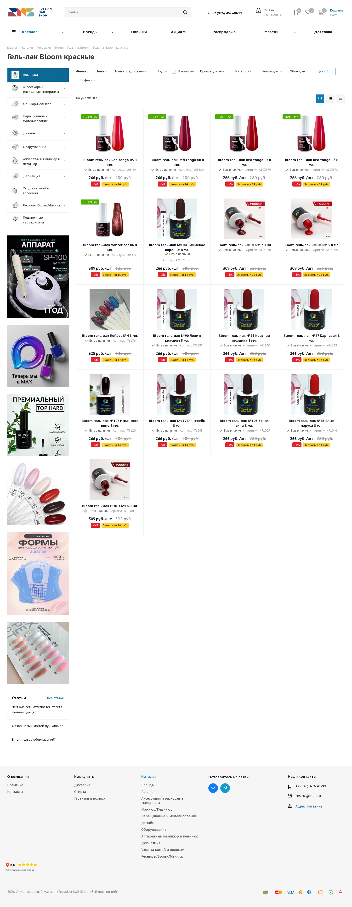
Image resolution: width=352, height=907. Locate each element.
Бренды (147, 785)
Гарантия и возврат (90, 798)
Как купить (84, 776)
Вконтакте (213, 788)
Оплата (80, 792)
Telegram (225, 788)
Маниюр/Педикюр (156, 809)
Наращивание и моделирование (169, 816)
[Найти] (185, 12)
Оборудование (153, 829)
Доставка (82, 785)
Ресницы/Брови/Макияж (162, 856)
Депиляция (150, 843)
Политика (15, 785)
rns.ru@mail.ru (308, 796)
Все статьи (55, 698)
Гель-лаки (149, 792)
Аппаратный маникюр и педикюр (169, 836)
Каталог (148, 776)
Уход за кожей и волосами (164, 850)
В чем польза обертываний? (34, 739)
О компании (18, 776)
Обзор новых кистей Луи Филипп (37, 726)
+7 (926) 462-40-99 (227, 13)
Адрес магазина (309, 806)
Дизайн (147, 823)
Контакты (15, 792)
